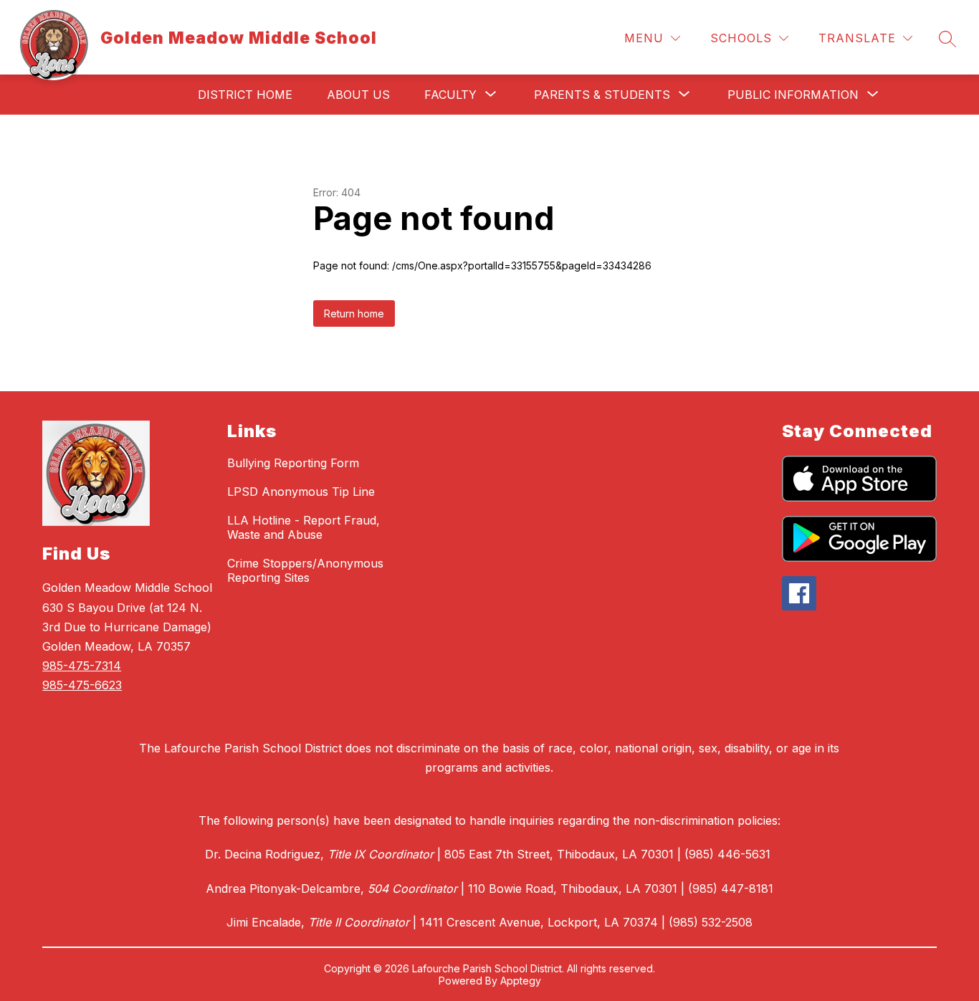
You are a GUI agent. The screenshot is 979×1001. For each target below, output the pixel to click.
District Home (245, 94)
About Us (358, 94)
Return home (354, 313)
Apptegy (520, 980)
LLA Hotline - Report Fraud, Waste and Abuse (303, 527)
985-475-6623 (82, 685)
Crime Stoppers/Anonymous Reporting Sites (305, 570)
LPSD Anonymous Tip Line (301, 491)
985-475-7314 (81, 665)
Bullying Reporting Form (293, 463)
